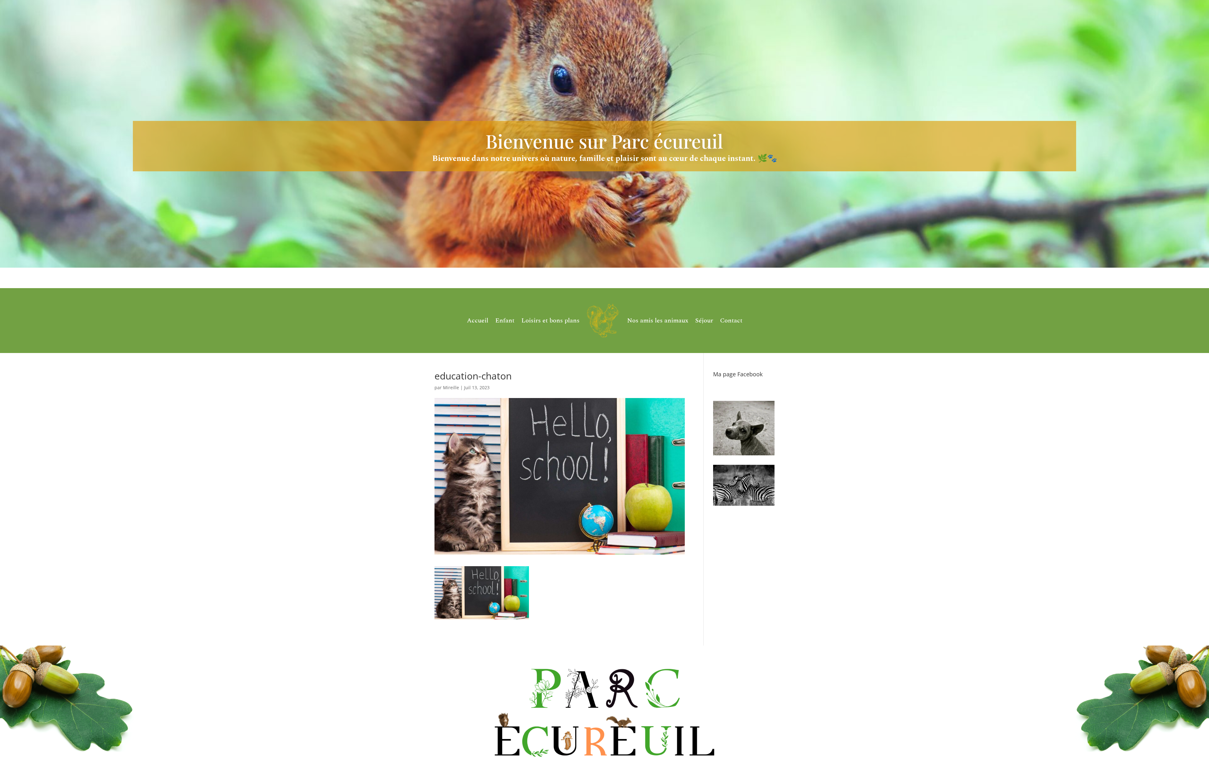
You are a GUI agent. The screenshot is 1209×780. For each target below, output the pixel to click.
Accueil (477, 320)
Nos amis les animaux (657, 320)
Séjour (704, 320)
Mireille (451, 387)
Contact (731, 320)
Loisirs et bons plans (550, 320)
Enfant (504, 320)
